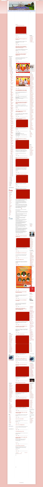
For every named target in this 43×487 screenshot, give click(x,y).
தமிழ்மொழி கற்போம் (31, 102)
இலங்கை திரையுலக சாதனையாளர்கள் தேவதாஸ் (31, 262)
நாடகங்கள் (31, 155)
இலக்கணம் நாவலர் (31, 91)
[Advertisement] (22, 18)
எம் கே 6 (10, 200)
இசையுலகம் (10, 411)
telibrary (31, 225)
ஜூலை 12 (11, 167)
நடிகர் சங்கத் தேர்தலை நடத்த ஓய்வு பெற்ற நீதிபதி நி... (11, 128)
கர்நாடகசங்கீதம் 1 (31, 75)
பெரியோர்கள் (31, 400)
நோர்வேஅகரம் (10, 351)
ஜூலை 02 (11, 175)
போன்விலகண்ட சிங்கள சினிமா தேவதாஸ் (32, 256)
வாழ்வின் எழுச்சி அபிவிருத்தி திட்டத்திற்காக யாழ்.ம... (11, 143)
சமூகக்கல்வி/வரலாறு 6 (32, 77)
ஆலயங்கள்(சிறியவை (31, 307)
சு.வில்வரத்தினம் (31, 40)
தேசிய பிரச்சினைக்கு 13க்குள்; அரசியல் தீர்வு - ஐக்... (11, 135)
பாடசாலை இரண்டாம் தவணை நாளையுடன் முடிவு (20, 25)
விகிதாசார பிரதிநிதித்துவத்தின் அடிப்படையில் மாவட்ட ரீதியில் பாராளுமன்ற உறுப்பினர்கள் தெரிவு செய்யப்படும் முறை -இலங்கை (21, 90)
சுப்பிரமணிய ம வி (31, 241)
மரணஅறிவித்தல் (22, 10)
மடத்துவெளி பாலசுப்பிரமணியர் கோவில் (31, 314)
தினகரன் (10, 417)
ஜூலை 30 (11, 72)
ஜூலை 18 (11, 162)
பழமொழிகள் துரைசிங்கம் (31, 254)
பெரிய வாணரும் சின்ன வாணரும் (31, 335)
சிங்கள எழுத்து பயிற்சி (32, 79)
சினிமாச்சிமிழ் (10, 401)
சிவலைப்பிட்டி (31, 392)
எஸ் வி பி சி (10, 212)
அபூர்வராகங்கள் (10, 399)
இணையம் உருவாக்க (11, 385)
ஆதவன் (10, 343)
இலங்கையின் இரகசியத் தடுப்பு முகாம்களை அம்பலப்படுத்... (12, 121)
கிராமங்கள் (31, 148)
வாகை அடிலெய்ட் (10, 342)
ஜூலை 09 (11, 169)
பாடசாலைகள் (31, 405)
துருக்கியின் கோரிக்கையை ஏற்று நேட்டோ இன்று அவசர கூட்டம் (21, 358)
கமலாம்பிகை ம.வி (31, 395)
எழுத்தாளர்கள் (10, 407)
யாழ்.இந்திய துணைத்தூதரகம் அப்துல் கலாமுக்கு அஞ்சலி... (11, 95)
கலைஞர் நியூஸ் (10, 202)
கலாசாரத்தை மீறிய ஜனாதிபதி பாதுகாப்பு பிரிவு (20, 431)
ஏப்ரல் (10, 178)
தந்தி (9, 213)
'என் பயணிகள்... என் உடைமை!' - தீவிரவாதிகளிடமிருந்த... (11, 98)
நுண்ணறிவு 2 (31, 107)
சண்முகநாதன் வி (31, 242)
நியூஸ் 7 (10, 196)
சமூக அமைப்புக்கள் (31, 150)
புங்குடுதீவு (26, 10)
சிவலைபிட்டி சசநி (31, 283)
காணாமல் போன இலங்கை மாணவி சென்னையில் (20, 445)
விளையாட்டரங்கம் (10, 396)
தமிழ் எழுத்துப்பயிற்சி (32, 94)
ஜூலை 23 (11, 158)
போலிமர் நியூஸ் (10, 194)
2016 (9, 65)
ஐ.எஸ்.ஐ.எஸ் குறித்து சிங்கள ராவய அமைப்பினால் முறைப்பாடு (21, 252)
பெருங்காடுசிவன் (31, 270)
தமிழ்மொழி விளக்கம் (32, 100)
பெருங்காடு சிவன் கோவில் (32, 312)
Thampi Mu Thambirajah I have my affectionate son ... (11, 100)
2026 (9, 57)
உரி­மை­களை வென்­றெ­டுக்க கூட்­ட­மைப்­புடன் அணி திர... (11, 123)
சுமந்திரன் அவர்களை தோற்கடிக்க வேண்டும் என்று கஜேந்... (11, 92)
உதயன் (9, 416)
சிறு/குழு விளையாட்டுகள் (31, 81)
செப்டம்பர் (11, 69)
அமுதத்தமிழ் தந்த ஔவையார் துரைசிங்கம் (32, 255)
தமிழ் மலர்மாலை (31, 95)
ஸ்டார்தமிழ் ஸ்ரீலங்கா (11, 334)
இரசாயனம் (31, 114)
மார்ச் (10, 179)
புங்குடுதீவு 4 (31, 386)
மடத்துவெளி (11, 10)
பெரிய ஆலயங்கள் (31, 308)
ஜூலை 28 (11, 155)
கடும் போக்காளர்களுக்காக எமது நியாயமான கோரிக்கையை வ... (12, 83)
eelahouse (31, 226)
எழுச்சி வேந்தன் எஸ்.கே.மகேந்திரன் (31, 332)
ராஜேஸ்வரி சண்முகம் (32, 278)
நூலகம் (17, 10)
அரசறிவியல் (31, 124)
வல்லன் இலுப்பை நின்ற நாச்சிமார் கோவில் (31, 306)
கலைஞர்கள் (10, 405)
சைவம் (9, 387)
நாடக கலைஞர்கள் (31, 324)
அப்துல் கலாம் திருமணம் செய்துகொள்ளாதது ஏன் (11, 130)
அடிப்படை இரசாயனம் (32, 129)
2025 (9, 58)
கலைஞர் (10, 203)
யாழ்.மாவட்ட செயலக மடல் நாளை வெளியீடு (12, 145)
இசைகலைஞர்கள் (31, 153)
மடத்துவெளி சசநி (31, 282)
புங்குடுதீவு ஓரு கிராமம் (31, 317)
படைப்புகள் (31, 404)
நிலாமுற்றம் (20, 10)
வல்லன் (30, 390)
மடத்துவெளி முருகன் (32, 394)
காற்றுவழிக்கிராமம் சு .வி (32, 266)
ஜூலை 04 (11, 173)
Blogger (21, 482)
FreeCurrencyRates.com (32, 230)
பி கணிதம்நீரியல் (31, 105)
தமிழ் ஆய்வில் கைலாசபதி (31, 90)
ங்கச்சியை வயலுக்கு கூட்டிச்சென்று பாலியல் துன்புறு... (11, 80)
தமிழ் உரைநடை (31, 92)
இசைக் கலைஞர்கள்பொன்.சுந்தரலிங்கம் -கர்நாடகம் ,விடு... (32, 323)
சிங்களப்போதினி (31, 83)
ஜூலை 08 (11, 170)
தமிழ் (9, 398)
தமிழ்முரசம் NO (10, 349)
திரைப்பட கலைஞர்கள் (31, 321)
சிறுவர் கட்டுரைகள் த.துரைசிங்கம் (31, 264)
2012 (9, 183)
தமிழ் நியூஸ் (10, 211)
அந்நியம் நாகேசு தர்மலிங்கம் (31, 263)
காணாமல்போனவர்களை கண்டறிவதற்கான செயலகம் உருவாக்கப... (11, 110)
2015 (9, 66)
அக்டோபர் (11, 68)
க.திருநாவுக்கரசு (31, 38)
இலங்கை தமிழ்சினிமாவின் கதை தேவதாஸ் (32, 260)
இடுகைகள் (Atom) (20, 453)
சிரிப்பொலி (10, 210)
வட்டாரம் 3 (31, 345)
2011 (9, 184)
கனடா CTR (10, 352)
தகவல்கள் (31, 403)
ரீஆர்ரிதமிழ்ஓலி (10, 336)
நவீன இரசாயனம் (31, 104)
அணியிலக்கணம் (31, 125)
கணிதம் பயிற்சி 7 (31, 74)
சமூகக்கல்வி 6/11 (31, 76)
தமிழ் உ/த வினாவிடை (32, 96)
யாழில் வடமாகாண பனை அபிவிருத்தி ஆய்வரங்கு (20, 424)
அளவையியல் (31, 122)
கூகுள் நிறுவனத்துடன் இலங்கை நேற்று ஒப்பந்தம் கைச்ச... (11, 141)
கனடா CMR (10, 347)
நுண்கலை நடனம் (31, 106)
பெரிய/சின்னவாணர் (31, 36)
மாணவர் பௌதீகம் (31, 111)
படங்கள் (10, 409)
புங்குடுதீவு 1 (31, 384)
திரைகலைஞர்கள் (31, 154)
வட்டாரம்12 (31, 351)
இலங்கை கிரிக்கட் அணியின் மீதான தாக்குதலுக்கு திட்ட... (11, 77)
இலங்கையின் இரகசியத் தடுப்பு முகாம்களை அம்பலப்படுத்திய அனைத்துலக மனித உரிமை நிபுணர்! (21, 292)
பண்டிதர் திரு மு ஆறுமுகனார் (31, 338)
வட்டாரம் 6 (31, 347)
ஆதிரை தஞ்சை (10, 341)
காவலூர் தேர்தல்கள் (11, 388)
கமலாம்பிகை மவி (31, 239)
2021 (9, 61)
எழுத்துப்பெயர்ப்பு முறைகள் (31, 88)
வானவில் (10, 214)
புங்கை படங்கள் (10, 389)
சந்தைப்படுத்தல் (31, 127)
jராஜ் (9, 207)
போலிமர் (10, 193)
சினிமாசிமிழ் (10, 412)
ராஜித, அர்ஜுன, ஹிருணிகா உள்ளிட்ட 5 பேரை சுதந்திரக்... (12, 151)
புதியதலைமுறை (10, 205)
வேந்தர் (9, 209)
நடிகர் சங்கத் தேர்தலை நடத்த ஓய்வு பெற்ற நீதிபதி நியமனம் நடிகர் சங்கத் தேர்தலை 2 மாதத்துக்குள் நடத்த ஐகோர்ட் (21, 326)
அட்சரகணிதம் (31, 115)
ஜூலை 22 (11, 159)
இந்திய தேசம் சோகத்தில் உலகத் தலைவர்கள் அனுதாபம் (21, 382)
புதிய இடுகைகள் (17, 452)
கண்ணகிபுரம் (31, 393)
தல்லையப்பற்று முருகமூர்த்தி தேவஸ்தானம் (32, 311)
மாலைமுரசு (10, 201)
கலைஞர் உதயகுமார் (31, 279)
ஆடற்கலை (31, 120)
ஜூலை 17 (11, 163)
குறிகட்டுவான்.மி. (31, 244)
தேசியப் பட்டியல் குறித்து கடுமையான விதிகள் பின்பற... (11, 90)
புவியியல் (31, 146)
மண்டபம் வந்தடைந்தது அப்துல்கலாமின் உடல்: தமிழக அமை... (11, 105)
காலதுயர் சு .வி (31, 252)
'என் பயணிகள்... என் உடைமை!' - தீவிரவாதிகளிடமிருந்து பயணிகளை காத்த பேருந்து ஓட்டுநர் (21, 118)
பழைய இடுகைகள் (25, 452)
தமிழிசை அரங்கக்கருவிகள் (31, 85)
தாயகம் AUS (10, 345)
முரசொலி (10, 419)
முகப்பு (8, 10)
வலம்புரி (10, 415)
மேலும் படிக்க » (17, 35)
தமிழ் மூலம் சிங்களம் (32, 98)
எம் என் (10, 198)
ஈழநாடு (30, 135)
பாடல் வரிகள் (10, 397)
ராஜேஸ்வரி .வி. (31, 248)
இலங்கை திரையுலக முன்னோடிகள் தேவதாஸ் (32, 259)
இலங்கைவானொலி (10, 338)
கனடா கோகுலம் (10, 340)
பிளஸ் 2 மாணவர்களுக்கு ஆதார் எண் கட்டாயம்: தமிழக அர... (12, 103)
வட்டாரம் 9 (31, 349)
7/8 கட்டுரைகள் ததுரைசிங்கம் (31, 253)
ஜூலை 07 (11, 171)
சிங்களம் (31, 126)
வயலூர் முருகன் (14, 10)
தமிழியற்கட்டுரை (31, 87)
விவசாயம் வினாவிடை (32, 118)
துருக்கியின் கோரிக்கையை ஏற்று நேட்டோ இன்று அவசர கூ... (11, 133)
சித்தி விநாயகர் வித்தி (32, 397)
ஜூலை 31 (11, 71)
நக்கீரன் (10, 420)
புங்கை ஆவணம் (10, 390)
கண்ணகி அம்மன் (31, 272)
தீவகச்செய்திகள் (10, 404)
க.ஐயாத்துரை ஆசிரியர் (31, 336)
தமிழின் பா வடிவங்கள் (32, 86)
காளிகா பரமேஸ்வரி (31, 310)
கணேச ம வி (31, 240)
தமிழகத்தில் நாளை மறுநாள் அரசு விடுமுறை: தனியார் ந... (11, 126)
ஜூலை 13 (11, 166)
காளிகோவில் (31, 274)
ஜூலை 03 (11, 174)
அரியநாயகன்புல (31, 246)
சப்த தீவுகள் (31, 318)
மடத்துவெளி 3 (31, 388)
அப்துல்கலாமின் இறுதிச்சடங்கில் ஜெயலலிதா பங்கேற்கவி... (11, 108)
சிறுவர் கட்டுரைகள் (31, 82)
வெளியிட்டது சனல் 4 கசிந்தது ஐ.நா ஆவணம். (20, 259)
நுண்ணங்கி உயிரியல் (31, 109)
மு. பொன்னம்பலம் (31, 329)
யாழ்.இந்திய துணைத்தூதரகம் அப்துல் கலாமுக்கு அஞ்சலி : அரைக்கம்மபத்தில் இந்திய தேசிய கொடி (21, 111)
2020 (9, 62)
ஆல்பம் (30, 328)
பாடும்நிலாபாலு (10, 394)
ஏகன (30, 12)
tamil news (31, 413)
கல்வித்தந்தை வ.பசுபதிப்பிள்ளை (31, 334)
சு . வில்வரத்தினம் (31, 331)
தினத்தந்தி (10, 422)
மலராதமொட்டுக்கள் (11, 392)
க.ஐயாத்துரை (31, 41)
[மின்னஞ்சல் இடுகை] (18, 44)
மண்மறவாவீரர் (31, 402)
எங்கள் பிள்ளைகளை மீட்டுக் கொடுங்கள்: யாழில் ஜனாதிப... (11, 113)
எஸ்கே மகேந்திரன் (31, 39)
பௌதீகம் (31, 113)
